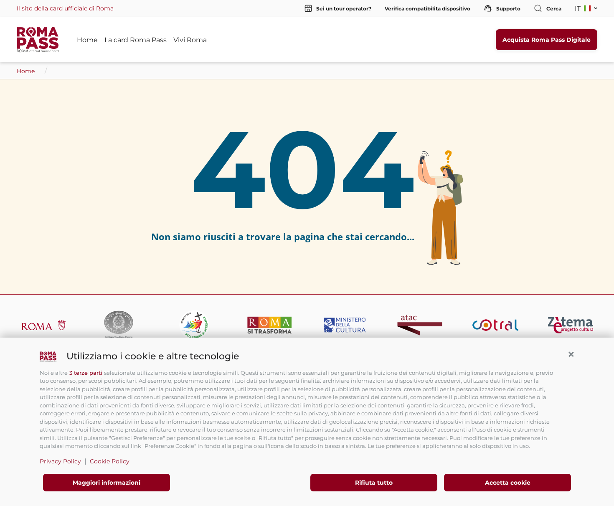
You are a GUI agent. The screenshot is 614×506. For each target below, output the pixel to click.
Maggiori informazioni (106, 482)
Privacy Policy (60, 461)
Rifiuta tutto (374, 482)
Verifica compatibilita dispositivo (427, 8)
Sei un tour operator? (343, 8)
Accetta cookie (507, 482)
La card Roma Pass (135, 40)
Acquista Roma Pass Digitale (546, 39)
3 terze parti (85, 372)
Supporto (508, 8)
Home (87, 40)
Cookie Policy (109, 461)
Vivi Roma (190, 40)
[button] (571, 354)
